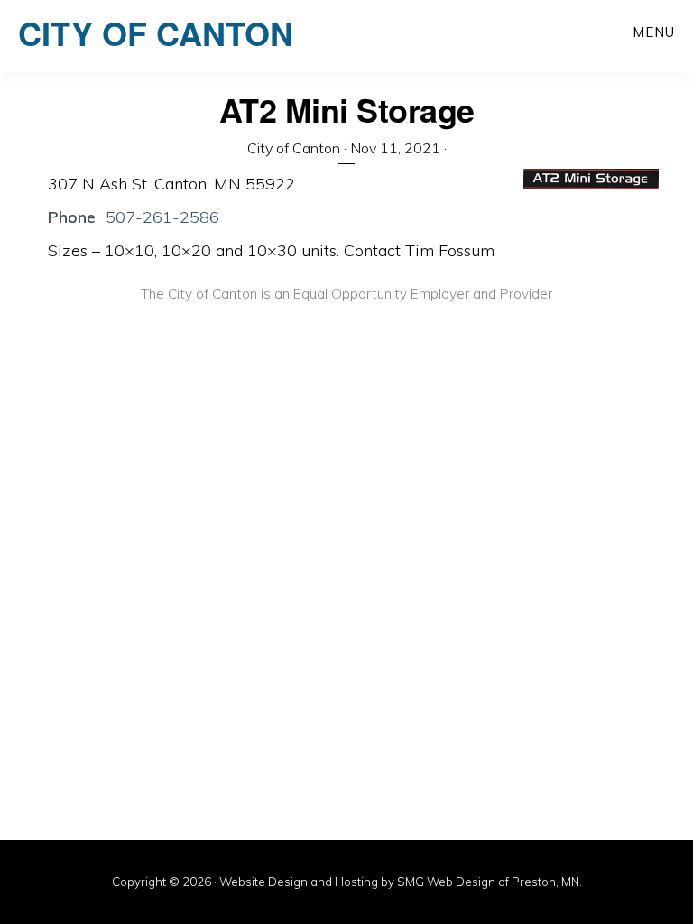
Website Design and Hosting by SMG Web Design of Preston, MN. (400, 881)
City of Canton (155, 32)
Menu (654, 32)
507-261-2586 (162, 217)
